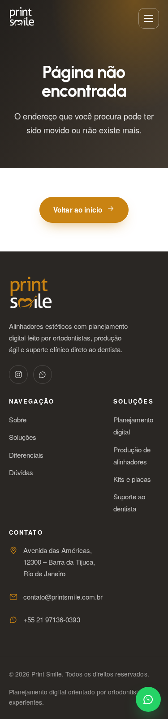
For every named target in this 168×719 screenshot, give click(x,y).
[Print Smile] (21, 16)
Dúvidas (21, 472)
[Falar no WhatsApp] (148, 699)
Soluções (22, 437)
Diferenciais (26, 454)
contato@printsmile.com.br (63, 596)
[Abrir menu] (148, 18)
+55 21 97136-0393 (51, 619)
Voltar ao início (77, 210)
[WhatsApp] (42, 374)
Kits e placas (132, 479)
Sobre (17, 419)
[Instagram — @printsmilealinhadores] (18, 374)
